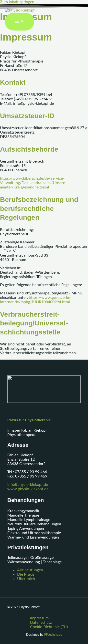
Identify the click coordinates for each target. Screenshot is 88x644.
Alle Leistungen (30, 570)
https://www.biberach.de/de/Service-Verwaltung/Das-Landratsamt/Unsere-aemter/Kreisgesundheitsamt (33, 183)
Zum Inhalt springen (17, 2)
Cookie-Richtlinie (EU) (49, 627)
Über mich (26, 579)
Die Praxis (25, 574)
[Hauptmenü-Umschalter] (19, 22)
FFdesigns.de (53, 634)
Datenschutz (41, 622)
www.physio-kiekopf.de (27, 489)
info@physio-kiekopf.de (27, 485)
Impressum (39, 618)
